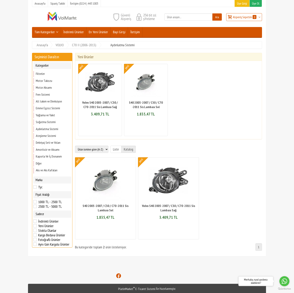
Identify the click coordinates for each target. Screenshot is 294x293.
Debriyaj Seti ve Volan (48, 142)
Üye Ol (255, 3)
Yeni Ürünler (46, 226)
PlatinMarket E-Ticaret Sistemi (136, 289)
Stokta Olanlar (47, 231)
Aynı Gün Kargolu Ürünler (53, 244)
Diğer (39, 163)
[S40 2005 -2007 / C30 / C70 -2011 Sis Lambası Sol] (146, 82)
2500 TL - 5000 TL (50, 207)
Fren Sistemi (43, 94)
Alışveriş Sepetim (244, 17)
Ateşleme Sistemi (46, 136)
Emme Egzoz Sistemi (48, 108)
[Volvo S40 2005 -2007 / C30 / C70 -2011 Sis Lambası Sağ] (100, 82)
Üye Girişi (242, 3)
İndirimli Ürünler (48, 221)
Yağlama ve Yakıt (45, 115)
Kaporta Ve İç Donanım (49, 156)
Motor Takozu (44, 81)
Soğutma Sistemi (46, 122)
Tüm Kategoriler (44, 32)
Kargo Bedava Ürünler (51, 235)
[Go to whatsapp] (284, 281)
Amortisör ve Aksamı (47, 150)
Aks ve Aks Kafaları (46, 170)
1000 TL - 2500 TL (50, 202)
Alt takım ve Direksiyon (49, 101)
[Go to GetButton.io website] (284, 289)
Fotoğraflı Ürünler (49, 240)
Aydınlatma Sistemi (47, 129)
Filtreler (40, 74)
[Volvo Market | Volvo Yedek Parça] (62, 21)
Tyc (40, 187)
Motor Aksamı (44, 87)
